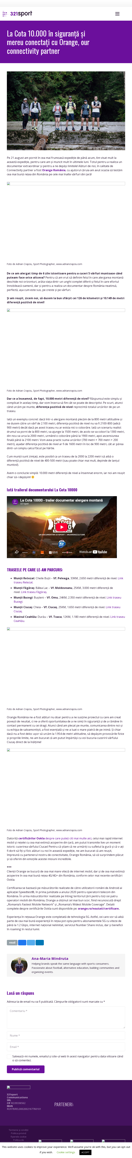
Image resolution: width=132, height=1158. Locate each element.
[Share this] (22, 942)
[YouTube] (120, 3)
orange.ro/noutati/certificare (98, 908)
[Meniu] (117, 13)
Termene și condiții (18, 1130)
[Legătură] (17, 14)
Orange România (53, 170)
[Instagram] (114, 3)
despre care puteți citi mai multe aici (54, 838)
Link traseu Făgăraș (34, 592)
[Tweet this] (31, 942)
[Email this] (12, 942)
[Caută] (125, 14)
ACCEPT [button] (85, 1152)
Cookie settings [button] (66, 1152)
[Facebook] (108, 3)
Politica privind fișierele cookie (18, 1135)
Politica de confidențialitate (18, 1141)
